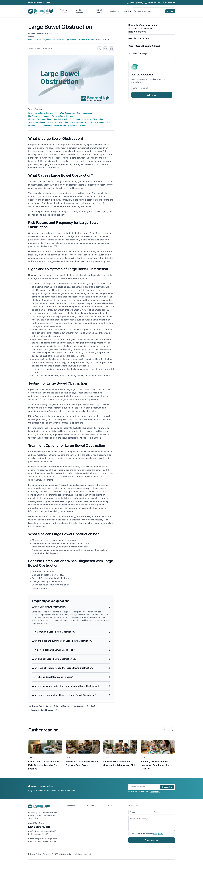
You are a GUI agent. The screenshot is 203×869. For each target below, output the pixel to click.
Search (170, 11)
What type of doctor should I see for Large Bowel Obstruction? (64, 695)
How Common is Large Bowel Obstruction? (53, 632)
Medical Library (63, 11)
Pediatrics (114, 11)
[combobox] (150, 11)
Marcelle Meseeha (55, 39)
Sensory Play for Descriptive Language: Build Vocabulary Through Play (156, 765)
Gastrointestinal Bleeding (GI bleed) (144, 46)
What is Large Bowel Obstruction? (42, 113)
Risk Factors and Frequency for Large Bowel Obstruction (52, 116)
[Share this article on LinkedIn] (111, 48)
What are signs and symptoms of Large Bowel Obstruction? (62, 641)
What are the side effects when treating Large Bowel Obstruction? (65, 686)
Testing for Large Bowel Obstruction (87, 119)
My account (170, 3)
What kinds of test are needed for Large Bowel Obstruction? (62, 668)
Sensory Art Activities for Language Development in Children (117, 765)
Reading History (136, 3)
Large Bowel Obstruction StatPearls (79, 39)
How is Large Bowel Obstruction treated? (53, 677)
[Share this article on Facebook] (105, 48)
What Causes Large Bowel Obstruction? (76, 113)
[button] (164, 730)
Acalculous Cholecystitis (139, 53)
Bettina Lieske (36, 39)
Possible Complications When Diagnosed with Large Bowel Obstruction (58, 125)
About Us (32, 3)
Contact (46, 3)
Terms (46, 854)
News (39, 3)
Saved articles (154, 3)
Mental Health (99, 11)
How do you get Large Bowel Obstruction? (53, 650)
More (126, 11)
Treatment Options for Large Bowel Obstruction (48, 122)
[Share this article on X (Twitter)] (100, 48)
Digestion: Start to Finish (139, 38)
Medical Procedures (81, 11)
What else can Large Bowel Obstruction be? (89, 122)
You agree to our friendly (147, 834)
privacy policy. (155, 792)
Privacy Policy (34, 854)
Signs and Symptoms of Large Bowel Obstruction (48, 119)
